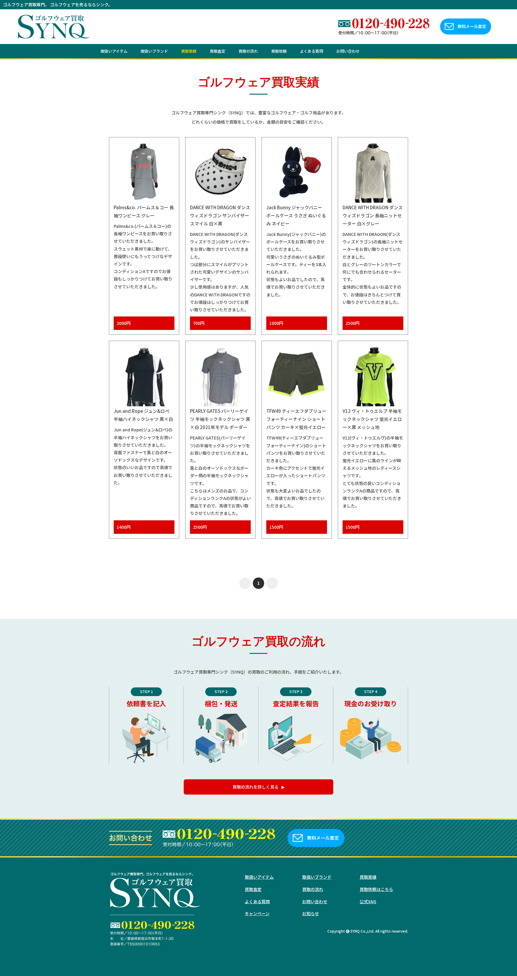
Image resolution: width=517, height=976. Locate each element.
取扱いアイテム (114, 51)
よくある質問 (311, 51)
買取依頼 (279, 51)
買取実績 (189, 51)
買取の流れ (248, 51)
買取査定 (217, 51)
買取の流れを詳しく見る (255, 787)
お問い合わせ (348, 51)
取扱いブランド (154, 51)
